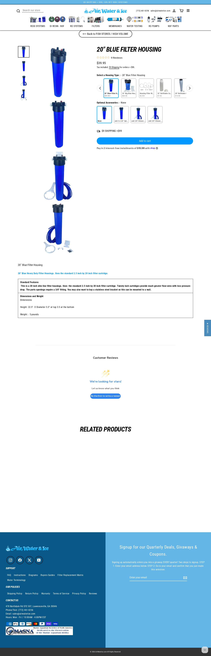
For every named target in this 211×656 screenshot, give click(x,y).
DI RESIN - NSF (57, 26)
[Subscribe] (184, 577)
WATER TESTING (135, 26)
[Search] (18, 10)
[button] (207, 328)
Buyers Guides (48, 575)
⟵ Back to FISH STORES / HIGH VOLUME (105, 33)
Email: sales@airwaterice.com (20, 613)
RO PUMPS (154, 26)
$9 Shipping (114, 67)
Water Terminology (16, 580)
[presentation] (100, 88)
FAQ (9, 575)
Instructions (20, 575)
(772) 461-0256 (142, 11)
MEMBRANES (115, 26)
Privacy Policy (79, 593)
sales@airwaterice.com (160, 11)
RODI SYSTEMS (37, 26)
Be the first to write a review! (105, 396)
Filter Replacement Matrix (70, 575)
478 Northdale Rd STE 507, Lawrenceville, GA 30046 (31, 606)
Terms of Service (61, 593)
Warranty (45, 593)
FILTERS (96, 26)
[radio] (111, 88)
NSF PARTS (173, 26)
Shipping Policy (14, 593)
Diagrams (33, 575)
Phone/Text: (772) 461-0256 (19, 610)
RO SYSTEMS (76, 26)
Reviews (93, 593)
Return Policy (31, 593)
